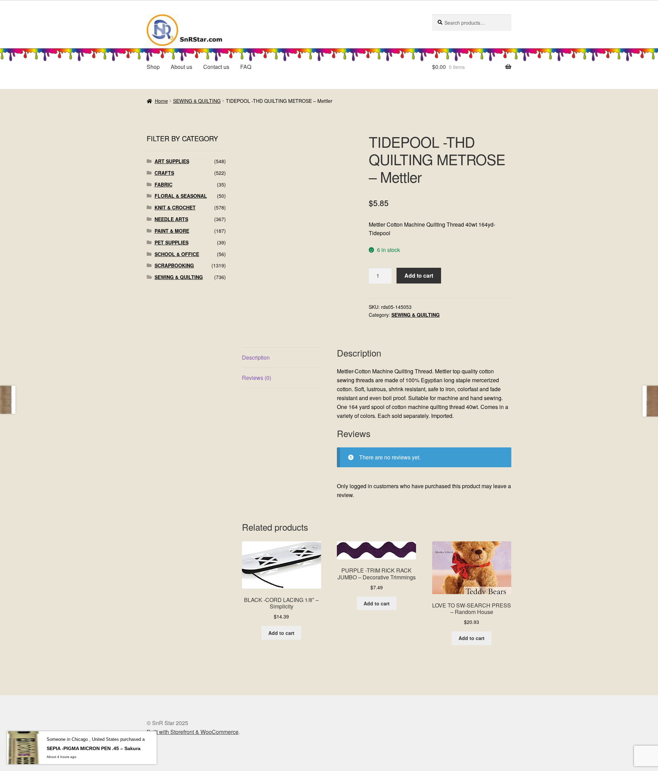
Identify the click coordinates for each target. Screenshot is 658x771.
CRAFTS (164, 172)
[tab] (281, 358)
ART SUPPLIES (172, 161)
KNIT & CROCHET (175, 207)
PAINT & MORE (172, 230)
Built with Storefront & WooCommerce (193, 732)
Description (256, 357)
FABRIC (163, 184)
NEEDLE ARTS (171, 219)
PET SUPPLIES (171, 242)
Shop (153, 67)
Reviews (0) (256, 378)
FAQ (245, 67)
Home (161, 100)
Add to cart (418, 275)
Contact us (216, 67)
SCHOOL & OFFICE (177, 254)
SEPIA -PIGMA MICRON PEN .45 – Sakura (94, 748)
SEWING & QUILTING (197, 100)
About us (181, 67)
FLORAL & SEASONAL (181, 195)
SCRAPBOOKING (174, 265)
